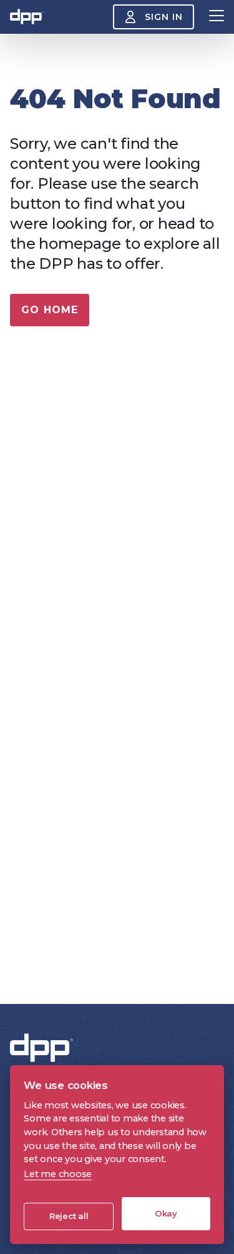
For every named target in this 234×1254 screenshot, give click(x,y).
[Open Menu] (216, 17)
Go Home (49, 310)
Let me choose (58, 1174)
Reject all (69, 1216)
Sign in (164, 17)
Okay (166, 1213)
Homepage (27, 16)
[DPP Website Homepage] (44, 1048)
